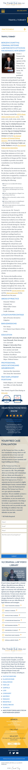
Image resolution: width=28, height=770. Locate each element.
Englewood (7, 682)
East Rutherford (9, 676)
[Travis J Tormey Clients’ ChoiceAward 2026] (17, 402)
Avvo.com (4, 393)
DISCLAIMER (16, 758)
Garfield (6, 688)
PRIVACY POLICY (7, 758)
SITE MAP (22, 758)
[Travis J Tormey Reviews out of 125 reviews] (6, 402)
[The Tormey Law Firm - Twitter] (14, 753)
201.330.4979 (22, 10)
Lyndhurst (7, 693)
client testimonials (12, 293)
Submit (14, 556)
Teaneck (6, 707)
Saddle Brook (8, 705)
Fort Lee (6, 685)
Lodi (4, 690)
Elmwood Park (8, 679)
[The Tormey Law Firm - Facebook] (10, 753)
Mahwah (6, 696)
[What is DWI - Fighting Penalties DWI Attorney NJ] (14, 581)
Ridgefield (7, 702)
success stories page (18, 291)
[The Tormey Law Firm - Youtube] (17, 753)
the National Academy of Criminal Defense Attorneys (11, 138)
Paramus (6, 699)
